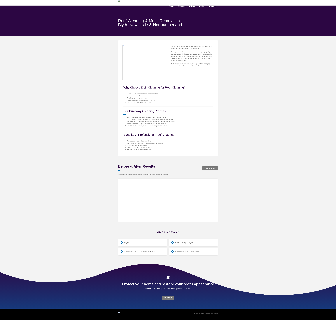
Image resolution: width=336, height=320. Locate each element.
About (171, 6)
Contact (212, 6)
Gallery (202, 6)
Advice (192, 6)
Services (182, 6)
